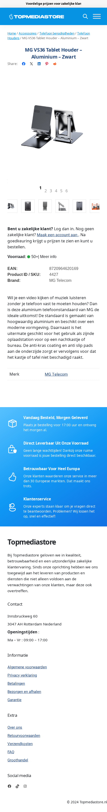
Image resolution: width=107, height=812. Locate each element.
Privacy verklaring (22, 675)
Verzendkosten (20, 744)
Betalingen (16, 683)
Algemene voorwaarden (27, 667)
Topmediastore (31, 542)
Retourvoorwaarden (23, 735)
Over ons (14, 727)
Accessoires (28, 33)
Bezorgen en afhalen (24, 691)
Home (11, 33)
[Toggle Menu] (97, 16)
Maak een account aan (57, 235)
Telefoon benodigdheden (56, 33)
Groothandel (17, 760)
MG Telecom (56, 374)
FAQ (10, 752)
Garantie (14, 700)
